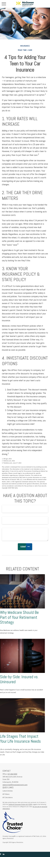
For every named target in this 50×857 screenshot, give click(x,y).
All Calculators (8, 797)
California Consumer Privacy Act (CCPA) (20, 804)
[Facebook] (0, 854)
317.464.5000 (12, 774)
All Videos (6, 794)
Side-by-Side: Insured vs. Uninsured (19, 679)
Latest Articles (8, 791)
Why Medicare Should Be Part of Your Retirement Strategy (19, 617)
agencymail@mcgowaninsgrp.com (15, 785)
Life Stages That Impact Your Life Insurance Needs (20, 739)
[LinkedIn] (3, 854)
